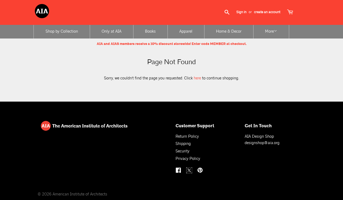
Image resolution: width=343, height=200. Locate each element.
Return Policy (187, 136)
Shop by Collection (62, 31)
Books (150, 31)
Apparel (185, 31)
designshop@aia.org (262, 142)
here (197, 78)
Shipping (183, 143)
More (269, 31)
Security (182, 151)
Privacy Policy (188, 158)
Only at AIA (111, 31)
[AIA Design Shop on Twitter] (189, 172)
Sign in (241, 12)
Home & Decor (228, 31)
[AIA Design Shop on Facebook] (179, 171)
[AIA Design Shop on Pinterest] (200, 171)
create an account (267, 12)
